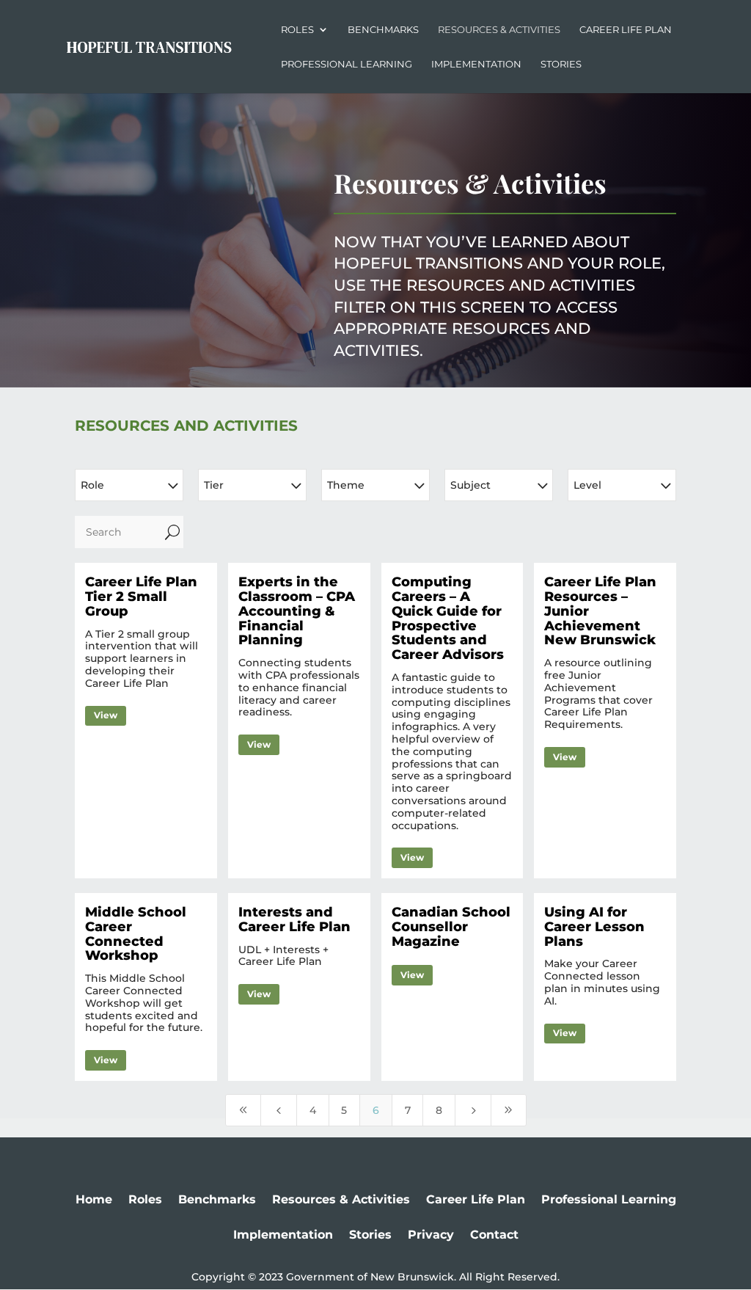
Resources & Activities (499, 29)
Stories (561, 64)
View (105, 715)
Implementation (476, 64)
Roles (297, 29)
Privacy (431, 1235)
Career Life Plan (625, 29)
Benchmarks (383, 29)
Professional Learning (346, 64)
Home (94, 1199)
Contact (494, 1235)
